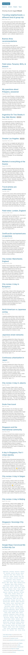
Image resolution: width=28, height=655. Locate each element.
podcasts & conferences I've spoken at (17, 640)
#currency (4, 582)
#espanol (4, 587)
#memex (12, 603)
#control (14, 579)
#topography (5, 626)
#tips (16, 625)
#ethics (7, 587)
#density (11, 582)
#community (21, 577)
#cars (22, 574)
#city (23, 576)
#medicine (8, 603)
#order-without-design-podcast (9, 609)
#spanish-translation (10, 620)
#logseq (17, 601)
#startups (18, 622)
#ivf (18, 596)
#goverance (5, 592)
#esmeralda (22, 585)
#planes (9, 612)
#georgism (18, 590)
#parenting (22, 609)
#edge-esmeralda (6, 585)
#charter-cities (6, 576)
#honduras (14, 593)
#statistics (22, 622)
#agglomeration (6, 571)
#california (18, 574)
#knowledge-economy (8, 598)
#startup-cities (12, 622)
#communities (15, 577)
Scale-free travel (9, 404)
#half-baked (22, 592)
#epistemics (17, 585)
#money (13, 604)
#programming (12, 614)
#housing (18, 593)
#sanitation (12, 617)
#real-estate (21, 614)
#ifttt (22, 593)
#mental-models (18, 603)
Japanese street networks (12, 335)
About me (4, 6)
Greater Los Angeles (10, 139)
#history (9, 593)
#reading (17, 614)
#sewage (16, 617)
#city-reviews (6, 577)
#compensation (9, 579)
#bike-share (18, 573)
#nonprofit (13, 606)
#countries (15, 581)
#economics (20, 584)
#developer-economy (21, 582)
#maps (4, 603)
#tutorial (8, 628)
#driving (15, 584)
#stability (22, 620)
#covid (19, 581)
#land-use (21, 598)
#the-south (13, 625)
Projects (15, 6)
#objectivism (6, 607)
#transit (17, 626)
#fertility (23, 587)
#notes (21, 606)
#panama (17, 609)
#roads (23, 615)
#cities (20, 576)
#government (16, 592)
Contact (10, 6)
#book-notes (6, 574)
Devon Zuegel (6, 3)
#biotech (22, 573)
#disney (12, 584)
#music (17, 604)
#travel (5, 628)
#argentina (22, 571)
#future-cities (6, 590)
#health (6, 593)
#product (21, 612)
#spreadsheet (17, 620)
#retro (15, 615)
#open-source (11, 607)
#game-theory (12, 590)
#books (11, 574)
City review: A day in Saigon (13, 476)
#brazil (14, 574)
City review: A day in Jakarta (14, 383)
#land (18, 598)
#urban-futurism (14, 628)
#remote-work (5, 615)
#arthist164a (8, 573)
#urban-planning (21, 628)
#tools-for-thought (21, 625)
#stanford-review (6, 622)
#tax (23, 623)
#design (15, 582)
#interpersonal (14, 596)
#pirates (6, 612)
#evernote (15, 587)
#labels (14, 598)
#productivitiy (6, 614)
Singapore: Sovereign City (12, 522)
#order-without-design (19, 607)
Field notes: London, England (14, 211)
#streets (9, 623)
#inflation (21, 595)
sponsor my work (14, 638)
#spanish (4, 620)
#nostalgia (17, 606)
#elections (12, 585)
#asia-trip (13, 573)
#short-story (21, 617)
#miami (23, 603)
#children (11, 576)
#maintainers (22, 601)
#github (22, 590)
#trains (13, 626)
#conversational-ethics (8, 581)
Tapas (20, 6)
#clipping (11, 577)
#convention (19, 579)
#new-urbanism (7, 606)
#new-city (21, 604)
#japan (21, 596)
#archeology (11, 571)
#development (7, 584)
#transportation (22, 626)
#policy (17, 612)
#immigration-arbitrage (14, 595)
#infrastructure (7, 596)
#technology (8, 625)
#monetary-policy (8, 604)
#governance (10, 592)
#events (11, 587)
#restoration (11, 615)
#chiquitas (16, 576)
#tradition (9, 626)
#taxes (3, 625)
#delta (8, 582)
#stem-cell (5, 623)
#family (19, 587)
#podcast (13, 612)
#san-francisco (6, 617)
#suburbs (13, 623)
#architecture (17, 571)
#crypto (22, 581)
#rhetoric (19, 615)
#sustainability (18, 623)
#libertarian (13, 601)
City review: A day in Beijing (13, 499)
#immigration (7, 595)
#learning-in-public (6, 601)
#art (4, 573)
